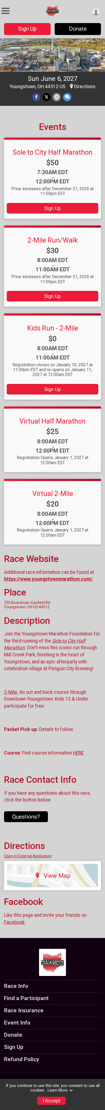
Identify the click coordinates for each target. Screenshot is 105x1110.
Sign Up (27, 29)
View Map (57, 875)
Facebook (14, 922)
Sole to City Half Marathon (52, 152)
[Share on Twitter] (46, 97)
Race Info (16, 986)
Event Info (17, 1022)
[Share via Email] (57, 97)
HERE (78, 753)
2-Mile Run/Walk (52, 240)
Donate (78, 29)
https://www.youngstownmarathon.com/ (48, 579)
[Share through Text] (67, 97)
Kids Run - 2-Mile (52, 328)
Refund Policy (21, 1059)
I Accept (51, 1100)
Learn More (58, 1090)
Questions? (26, 816)
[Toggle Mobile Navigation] (5, 11)
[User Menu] (96, 11)
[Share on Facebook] (36, 97)
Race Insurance (24, 1010)
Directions (85, 86)
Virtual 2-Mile (52, 493)
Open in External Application (28, 856)
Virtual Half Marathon (52, 421)
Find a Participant (26, 998)
